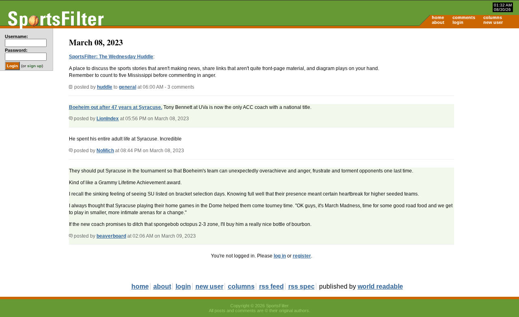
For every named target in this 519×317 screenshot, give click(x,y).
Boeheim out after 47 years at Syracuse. (115, 107)
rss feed (271, 286)
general (127, 87)
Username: (16, 36)
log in (280, 256)
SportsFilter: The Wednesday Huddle (111, 57)
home (438, 17)
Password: (16, 50)
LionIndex (108, 118)
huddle (104, 87)
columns (492, 17)
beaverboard (111, 236)
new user (493, 22)
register (302, 256)
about (438, 22)
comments (464, 17)
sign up (34, 66)
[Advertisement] (450, 91)
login (458, 22)
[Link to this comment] (71, 118)
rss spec (301, 286)
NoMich (105, 150)
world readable (380, 286)
